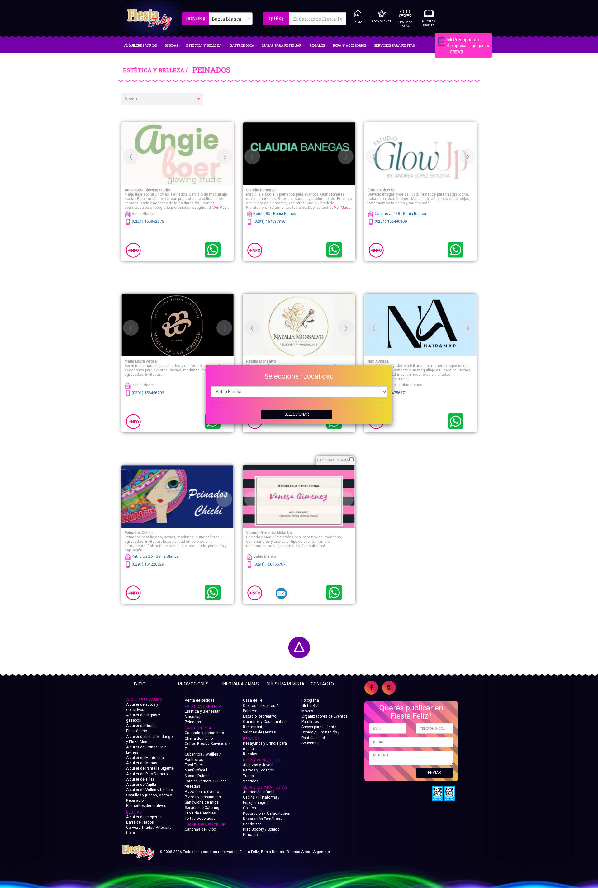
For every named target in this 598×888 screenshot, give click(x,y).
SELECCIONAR (296, 414)
